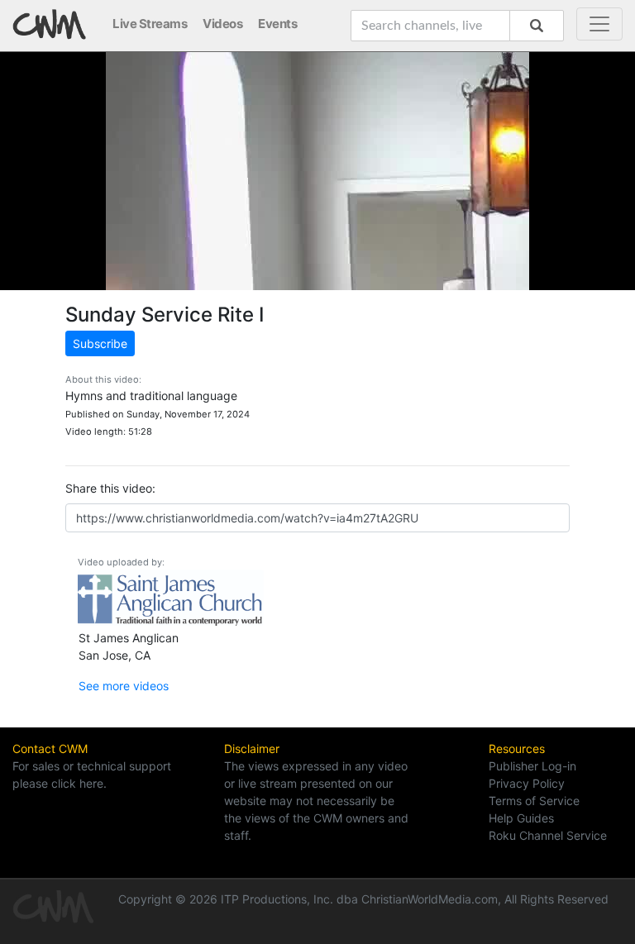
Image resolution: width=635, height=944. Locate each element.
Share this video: (110, 488)
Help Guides (521, 818)
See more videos (124, 686)
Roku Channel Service (548, 835)
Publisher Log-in (532, 766)
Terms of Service (534, 801)
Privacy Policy (527, 783)
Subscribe (100, 343)
